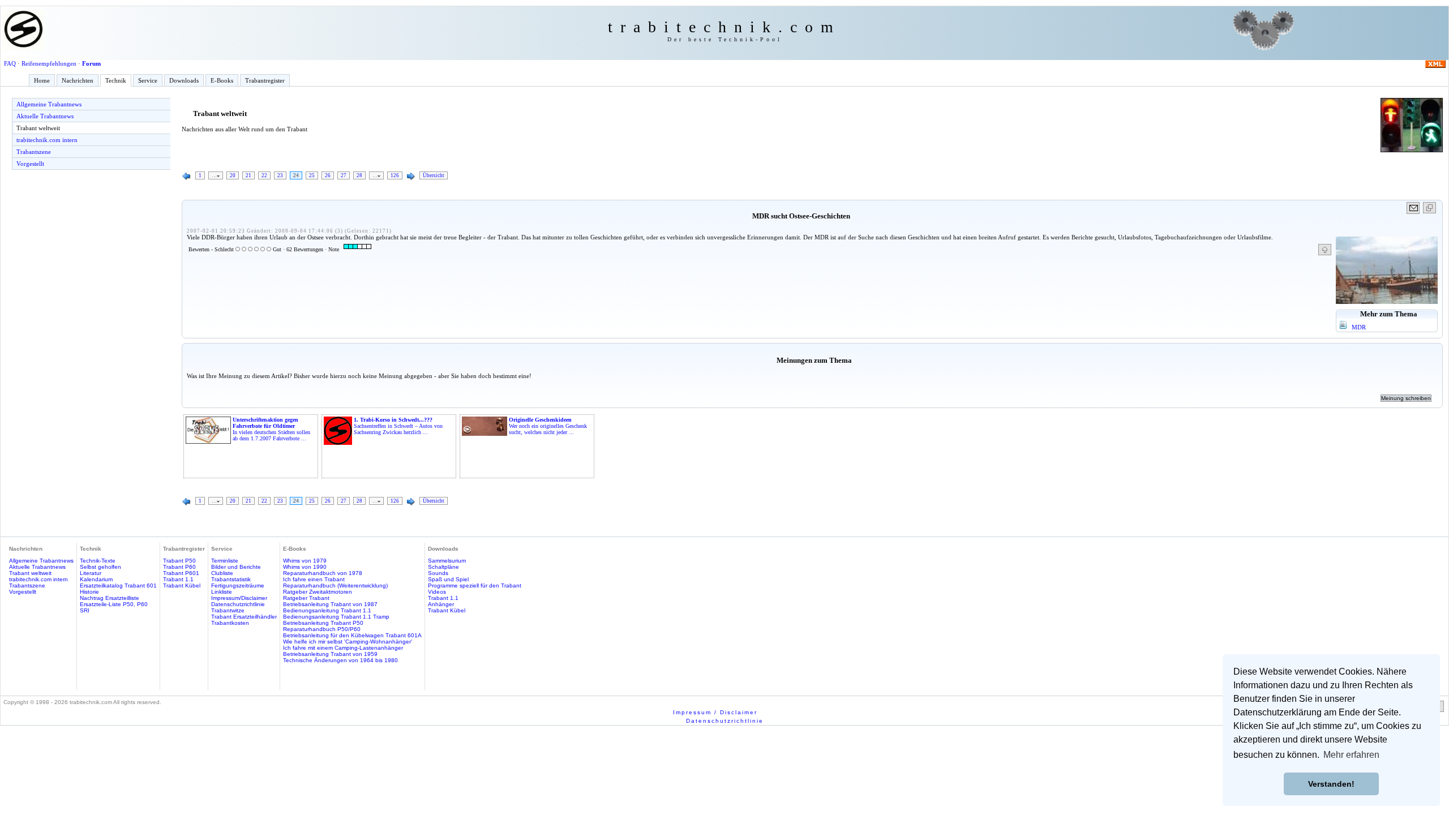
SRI (84, 610)
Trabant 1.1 (178, 579)
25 (312, 175)
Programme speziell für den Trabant (474, 585)
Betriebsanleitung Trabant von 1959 (330, 654)
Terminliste (224, 560)
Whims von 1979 (305, 560)
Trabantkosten (230, 623)
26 (328, 175)
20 (232, 175)
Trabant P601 (181, 573)
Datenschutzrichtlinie (238, 604)
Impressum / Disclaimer (715, 712)
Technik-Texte (97, 560)
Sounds (438, 573)
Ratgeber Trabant (306, 598)
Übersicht (433, 175)
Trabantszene (33, 151)
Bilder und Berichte (236, 567)
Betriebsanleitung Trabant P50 (323, 623)
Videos (437, 592)
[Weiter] (410, 176)
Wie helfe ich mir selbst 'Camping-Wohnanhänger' (347, 641)
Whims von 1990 (305, 567)
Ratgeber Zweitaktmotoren (317, 592)
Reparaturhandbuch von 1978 (322, 573)
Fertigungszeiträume (237, 585)
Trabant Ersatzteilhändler (244, 617)
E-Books (222, 80)
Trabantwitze (228, 610)
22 (264, 175)
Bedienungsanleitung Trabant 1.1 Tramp (336, 617)
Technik (115, 80)
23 (280, 175)
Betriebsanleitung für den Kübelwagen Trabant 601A (352, 635)
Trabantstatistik (231, 579)
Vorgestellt (30, 163)
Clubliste (222, 573)
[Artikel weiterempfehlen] (1413, 208)
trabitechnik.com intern (47, 139)
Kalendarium (96, 579)
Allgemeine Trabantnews (49, 104)
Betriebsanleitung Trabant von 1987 (330, 604)
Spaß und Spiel (448, 579)
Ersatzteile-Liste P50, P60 (114, 604)
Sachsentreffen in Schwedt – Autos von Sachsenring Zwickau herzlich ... (398, 426)
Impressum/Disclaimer (239, 598)
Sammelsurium (447, 560)
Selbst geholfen (100, 567)
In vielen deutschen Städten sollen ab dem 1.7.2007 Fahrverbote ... (271, 429)
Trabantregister (265, 80)
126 (395, 175)
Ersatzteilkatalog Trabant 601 (118, 585)
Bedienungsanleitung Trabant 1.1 (327, 610)
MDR (1359, 327)
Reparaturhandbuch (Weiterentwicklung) (335, 585)
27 (343, 175)
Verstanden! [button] (1331, 783)
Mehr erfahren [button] (1351, 755)
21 (248, 175)
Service (147, 80)
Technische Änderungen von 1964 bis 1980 (340, 660)
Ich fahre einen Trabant (314, 579)
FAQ (10, 63)
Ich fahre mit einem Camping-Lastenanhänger (343, 648)
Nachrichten (77, 80)
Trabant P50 (179, 560)
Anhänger (441, 604)
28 (359, 175)
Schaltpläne (443, 567)
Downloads (184, 80)
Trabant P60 (179, 567)
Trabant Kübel (181, 585)
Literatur (90, 573)
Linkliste (221, 592)
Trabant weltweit (38, 128)
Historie (89, 592)
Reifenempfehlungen (49, 63)
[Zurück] (186, 176)
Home (42, 80)
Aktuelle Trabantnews (45, 116)
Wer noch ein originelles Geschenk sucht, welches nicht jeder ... (548, 426)
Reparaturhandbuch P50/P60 (322, 629)
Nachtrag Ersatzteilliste (109, 598)
